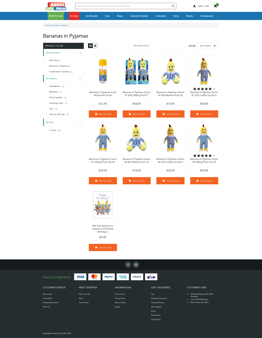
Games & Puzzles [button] (139, 15)
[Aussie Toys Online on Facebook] (128, 264)
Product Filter (54, 46)
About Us (46, 307)
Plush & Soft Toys (59, 114)
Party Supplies (57, 97)
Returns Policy (120, 302)
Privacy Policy (120, 298)
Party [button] (176, 15)
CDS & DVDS (156, 319)
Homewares (56, 86)
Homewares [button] (206, 15)
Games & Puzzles (157, 302)
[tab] (63, 52)
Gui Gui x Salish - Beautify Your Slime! (22, 324)
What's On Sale (84, 294)
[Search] (173, 6)
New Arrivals (84, 302)
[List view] (95, 45)
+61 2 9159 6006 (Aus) (199, 299)
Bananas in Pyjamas (59, 66)
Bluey (120, 15)
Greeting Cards (58, 103)
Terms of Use (120, 294)
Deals (81, 298)
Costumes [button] (161, 15)
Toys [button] (107, 15)
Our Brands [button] (91, 15)
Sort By (192, 45)
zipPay (117, 307)
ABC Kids (54, 60)
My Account (47, 294)
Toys (53, 108)
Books (189, 15)
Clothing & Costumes (159, 298)
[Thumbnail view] (90, 45)
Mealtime (55, 91)
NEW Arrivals (56, 15)
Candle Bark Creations (60, 71)
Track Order (47, 298)
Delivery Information (51, 302)
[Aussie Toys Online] (56, 6)
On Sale (74, 15)
